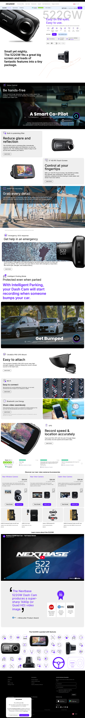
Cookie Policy (64, 709)
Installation (22, 7)
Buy (80, 7)
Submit (74, 694)
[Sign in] (75, 4)
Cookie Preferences (13, 715)
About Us (9, 679)
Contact (32, 682)
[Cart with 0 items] (78, 4)
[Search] (77, 4)
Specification (15, 7)
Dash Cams (27, 3)
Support (39, 3)
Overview (9, 7)
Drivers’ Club (10, 682)
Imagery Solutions (55, 3)
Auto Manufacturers (46, 3)
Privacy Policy (47, 709)
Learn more (7, 154)
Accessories (33, 3)
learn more (25, 711)
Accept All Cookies (24, 715)
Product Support (34, 679)
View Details (9, 504)
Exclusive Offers (20, 3)
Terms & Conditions (29, 709)
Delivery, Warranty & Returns (37, 684)
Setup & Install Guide (35, 681)
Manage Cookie (11, 684)
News (9, 681)
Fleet (32, 699)
